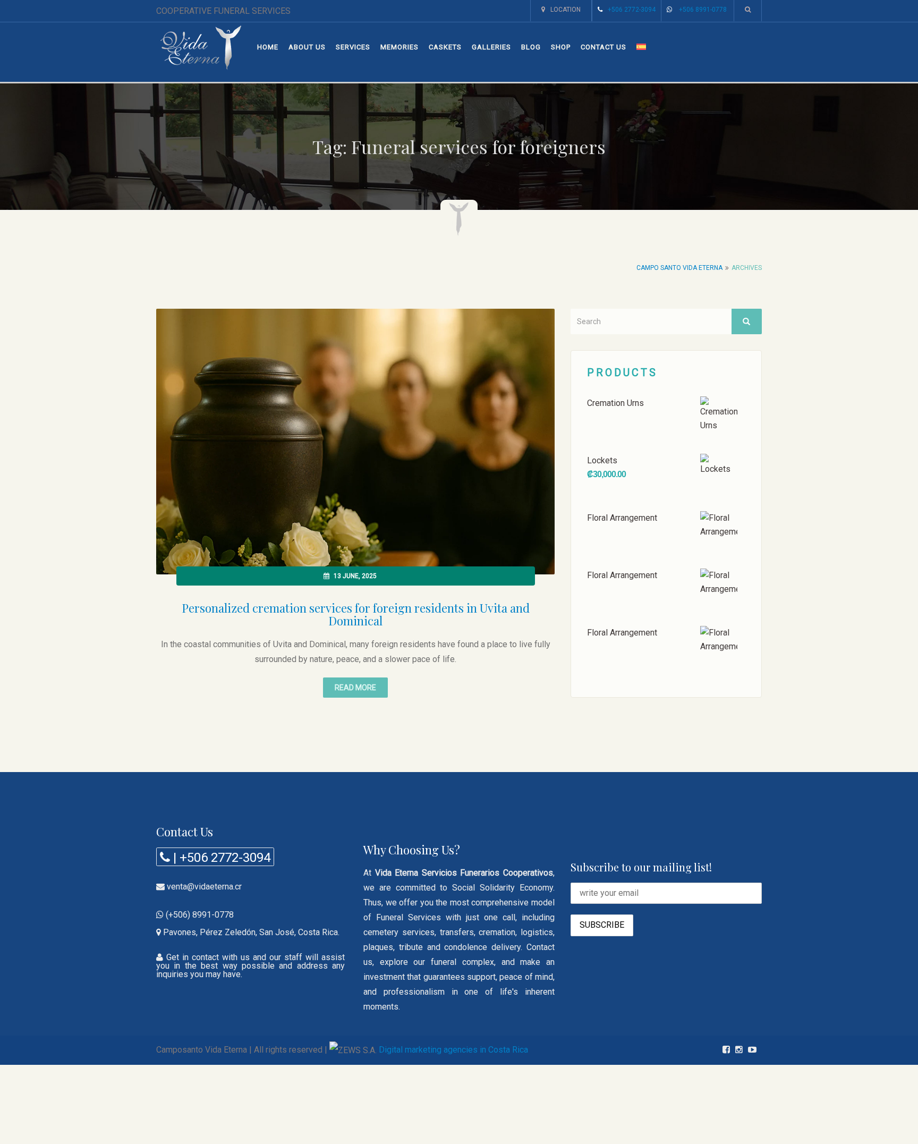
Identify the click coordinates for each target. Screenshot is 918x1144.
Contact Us (603, 47)
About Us (307, 47)
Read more (355, 687)
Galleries (491, 47)
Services (353, 47)
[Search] (746, 321)
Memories (399, 47)
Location (565, 9)
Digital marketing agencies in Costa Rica (453, 1050)
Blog (531, 47)
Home (267, 47)
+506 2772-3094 (632, 9)
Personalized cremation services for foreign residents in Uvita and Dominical (356, 614)
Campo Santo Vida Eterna (679, 268)
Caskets (445, 47)
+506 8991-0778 (703, 9)
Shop (561, 47)
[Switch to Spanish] (641, 47)
